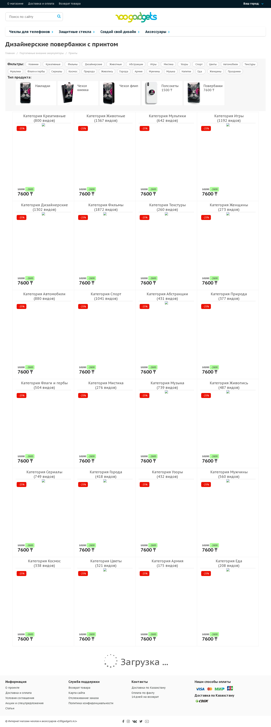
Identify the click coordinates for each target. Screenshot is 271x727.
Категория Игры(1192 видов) (229, 118)
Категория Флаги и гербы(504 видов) (44, 385)
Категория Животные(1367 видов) (105, 118)
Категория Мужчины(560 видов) (229, 474)
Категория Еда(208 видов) (229, 563)
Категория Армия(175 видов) (167, 563)
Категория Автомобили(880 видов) (44, 296)
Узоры (184, 64)
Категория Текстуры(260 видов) (167, 207)
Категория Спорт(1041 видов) (106, 296)
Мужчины (154, 71)
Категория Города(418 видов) (106, 474)
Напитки (186, 71)
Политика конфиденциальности (90, 703)
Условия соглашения (19, 698)
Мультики (15, 71)
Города (123, 71)
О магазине (15, 3)
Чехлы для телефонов (30, 31)
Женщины (215, 71)
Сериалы (56, 71)
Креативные (53, 64)
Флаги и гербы (36, 71)
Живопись (107, 71)
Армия (138, 71)
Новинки (33, 64)
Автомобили (230, 64)
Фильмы (72, 64)
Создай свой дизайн (118, 31)
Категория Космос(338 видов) (44, 563)
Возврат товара (70, 3)
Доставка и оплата (41, 3)
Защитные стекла (75, 31)
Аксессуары (156, 31)
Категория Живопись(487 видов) (229, 385)
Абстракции (136, 64)
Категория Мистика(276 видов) (106, 385)
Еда (200, 71)
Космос (73, 71)
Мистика (168, 64)
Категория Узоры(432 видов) (167, 474)
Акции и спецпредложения (24, 703)
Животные (115, 64)
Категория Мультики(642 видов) (167, 118)
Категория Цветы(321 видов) (106, 563)
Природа (89, 71)
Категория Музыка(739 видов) (167, 385)
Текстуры (249, 64)
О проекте (12, 687)
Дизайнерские (93, 64)
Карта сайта (76, 693)
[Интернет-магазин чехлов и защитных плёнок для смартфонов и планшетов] (136, 21)
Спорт (199, 64)
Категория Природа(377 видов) (229, 296)
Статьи (9, 708)
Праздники (234, 71)
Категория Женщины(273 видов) (229, 207)
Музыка (170, 71)
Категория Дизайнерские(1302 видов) (44, 207)
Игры (153, 64)
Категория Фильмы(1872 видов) (105, 207)
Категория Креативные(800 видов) (44, 118)
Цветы (213, 64)
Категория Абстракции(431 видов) (167, 296)
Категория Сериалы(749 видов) (44, 474)
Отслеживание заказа (83, 698)
